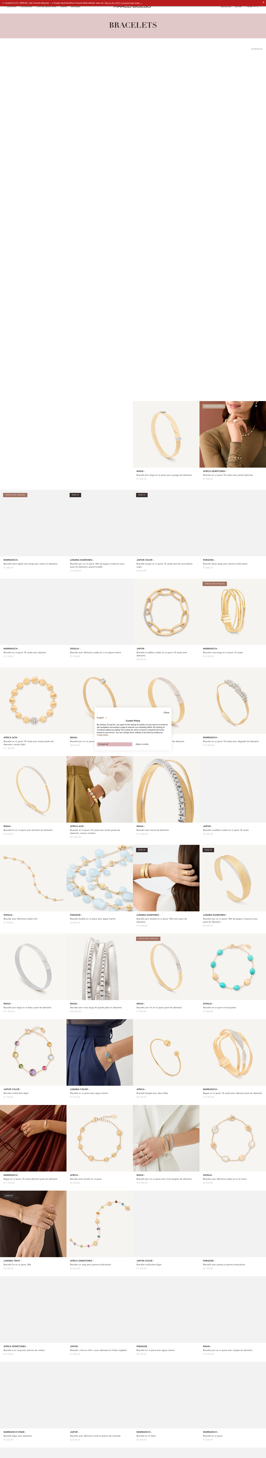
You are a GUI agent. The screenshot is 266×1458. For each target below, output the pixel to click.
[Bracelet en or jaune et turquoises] (233, 628)
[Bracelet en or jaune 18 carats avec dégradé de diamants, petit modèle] (99, 96)
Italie (91, 1450)
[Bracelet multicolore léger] (33, 714)
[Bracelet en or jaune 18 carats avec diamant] (33, 273)
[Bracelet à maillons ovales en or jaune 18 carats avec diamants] (166, 273)
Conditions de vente (168, 1456)
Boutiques (161, 1400)
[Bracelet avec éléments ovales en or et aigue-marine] (99, 273)
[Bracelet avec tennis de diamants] (166, 451)
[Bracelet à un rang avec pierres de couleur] (33, 971)
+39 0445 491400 (23, 1400)
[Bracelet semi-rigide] (166, 1142)
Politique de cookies (151, 1456)
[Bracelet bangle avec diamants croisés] (233, 1231)
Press (159, 1412)
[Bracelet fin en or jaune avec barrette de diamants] (33, 451)
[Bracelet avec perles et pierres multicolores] (233, 885)
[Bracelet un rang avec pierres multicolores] (99, 885)
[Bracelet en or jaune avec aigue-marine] (166, 971)
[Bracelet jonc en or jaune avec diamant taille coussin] (99, 362)
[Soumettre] (61, 1416)
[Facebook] (16, 1443)
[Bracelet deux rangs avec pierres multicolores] (233, 185)
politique (216, 1436)
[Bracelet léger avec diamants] (33, 1057)
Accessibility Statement (236, 1456)
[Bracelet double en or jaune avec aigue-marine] (99, 540)
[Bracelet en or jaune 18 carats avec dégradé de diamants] (233, 362)
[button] (102, 718)
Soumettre (227, 1445)
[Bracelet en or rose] (99, 1142)
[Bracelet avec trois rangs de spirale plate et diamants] (99, 628)
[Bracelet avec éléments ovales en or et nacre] (233, 800)
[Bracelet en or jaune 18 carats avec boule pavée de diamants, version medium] (99, 451)
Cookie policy (102, 735)
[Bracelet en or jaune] (233, 1057)
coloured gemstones (175, 1337)
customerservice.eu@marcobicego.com (32, 1395)
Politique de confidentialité (130, 1456)
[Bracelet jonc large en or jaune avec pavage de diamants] (166, 96)
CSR (249, 1456)
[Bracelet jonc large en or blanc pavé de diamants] (33, 628)
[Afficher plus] (133, 1288)
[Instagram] (24, 1443)
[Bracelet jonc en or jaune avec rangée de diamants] (233, 971)
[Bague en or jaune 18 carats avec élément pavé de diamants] (233, 714)
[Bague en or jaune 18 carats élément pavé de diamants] (33, 800)
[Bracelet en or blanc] (166, 1057)
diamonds (85, 1340)
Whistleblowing (205, 1456)
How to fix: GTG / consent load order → (123, 3)
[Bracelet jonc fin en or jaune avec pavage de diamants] (33, 96)
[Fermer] (258, 1396)
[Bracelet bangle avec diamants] (233, 1142)
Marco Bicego (163, 1395)
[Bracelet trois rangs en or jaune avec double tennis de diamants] (33, 1142)
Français (105, 1450)
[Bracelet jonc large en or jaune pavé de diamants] (166, 362)
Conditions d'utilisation (187, 1456)
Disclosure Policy (219, 1456)
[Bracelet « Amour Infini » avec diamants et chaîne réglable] (99, 971)
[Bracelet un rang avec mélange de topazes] (33, 1231)
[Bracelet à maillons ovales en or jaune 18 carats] (233, 451)
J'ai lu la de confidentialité (221, 1436)
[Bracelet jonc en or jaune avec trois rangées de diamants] (166, 800)
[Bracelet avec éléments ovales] (166, 1231)
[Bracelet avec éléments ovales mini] (33, 540)
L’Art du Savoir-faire (46, 7)
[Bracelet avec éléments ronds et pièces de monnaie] (99, 1057)
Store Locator (163, 1406)
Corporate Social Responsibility (171, 1417)
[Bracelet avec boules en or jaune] (99, 800)
